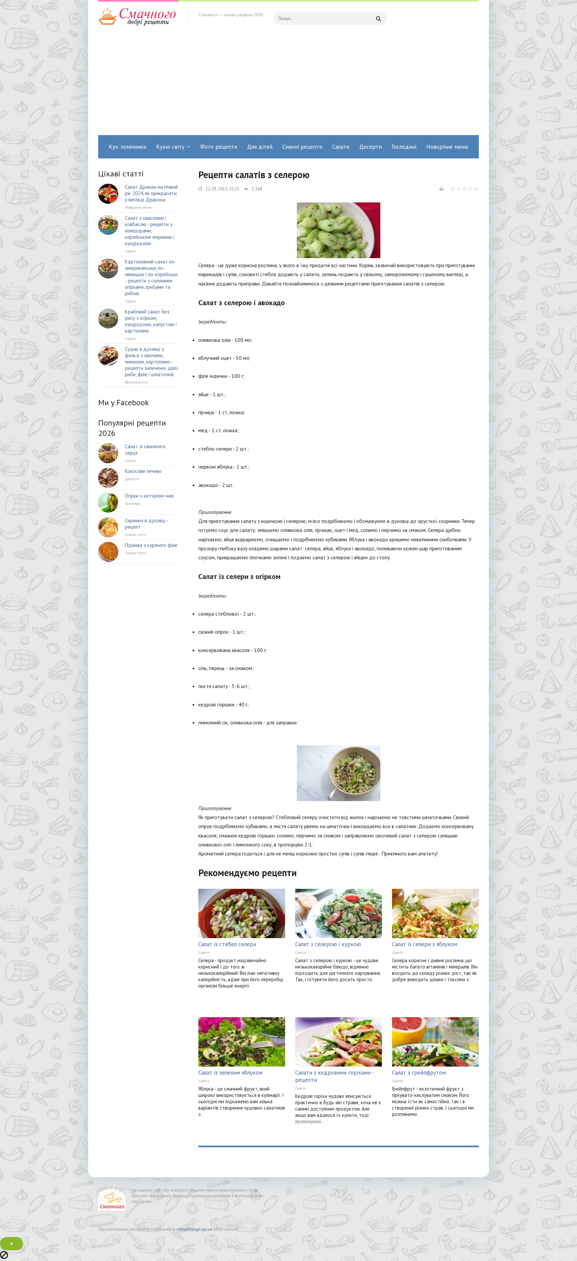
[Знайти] (378, 18)
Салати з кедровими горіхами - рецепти (334, 1076)
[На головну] (138, 18)
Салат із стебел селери (227, 944)
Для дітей (259, 146)
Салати (340, 146)
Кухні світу (170, 146)
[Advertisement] (288, 85)
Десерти (370, 146)
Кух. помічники (127, 146)
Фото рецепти (218, 146)
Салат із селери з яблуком (424, 944)
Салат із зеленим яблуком (230, 1072)
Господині (404, 146)
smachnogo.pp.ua (195, 1229)
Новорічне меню (447, 146)
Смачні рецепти (302, 146)
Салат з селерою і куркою (328, 944)
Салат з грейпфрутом (419, 1072)
